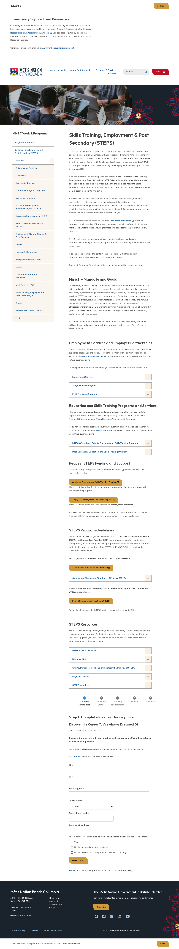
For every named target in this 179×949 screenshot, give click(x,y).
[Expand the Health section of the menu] (51, 244)
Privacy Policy (18, 930)
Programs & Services (106, 70)
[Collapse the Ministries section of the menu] (51, 160)
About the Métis (58, 70)
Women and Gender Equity (29, 311)
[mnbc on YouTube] (127, 917)
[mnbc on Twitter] (104, 917)
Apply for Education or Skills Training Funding (94, 482)
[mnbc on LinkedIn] (119, 917)
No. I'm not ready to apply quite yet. (91, 847)
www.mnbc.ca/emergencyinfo (57, 48)
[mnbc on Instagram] (112, 917)
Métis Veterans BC (25, 285)
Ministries (19, 161)
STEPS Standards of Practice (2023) (90, 601)
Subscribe (101, 907)
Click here (74, 756)
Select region (75, 800)
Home (72, 871)
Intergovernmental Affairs (28, 260)
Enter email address (79, 825)
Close (163, 944)
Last (71, 777)
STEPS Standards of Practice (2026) (90, 568)
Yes (76, 842)
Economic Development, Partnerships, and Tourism (28, 207)
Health (19, 245)
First (71, 765)
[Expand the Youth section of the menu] (51, 318)
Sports (19, 303)
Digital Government (25, 198)
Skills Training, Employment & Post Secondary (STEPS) (29, 151)
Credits (34, 930)
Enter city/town (76, 789)
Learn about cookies (71, 944)
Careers (112, 73)
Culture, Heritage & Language (30, 191)
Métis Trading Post (53, 930)
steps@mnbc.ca (104, 430)
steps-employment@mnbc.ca (92, 356)
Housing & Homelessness (28, 252)
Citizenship (21, 176)
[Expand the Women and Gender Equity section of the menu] (51, 310)
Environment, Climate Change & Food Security (31, 235)
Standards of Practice (120, 221)
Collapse (161, 6)
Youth (18, 318)
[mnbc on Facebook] (96, 917)
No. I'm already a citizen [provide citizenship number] (100, 853)
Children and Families (26, 168)
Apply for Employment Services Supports (92, 500)
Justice (19, 267)
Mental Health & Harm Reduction (26, 276)
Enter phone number (79, 813)
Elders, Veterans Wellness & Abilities (29, 225)
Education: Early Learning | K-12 (31, 216)
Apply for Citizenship (80, 70)
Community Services (26, 183)
